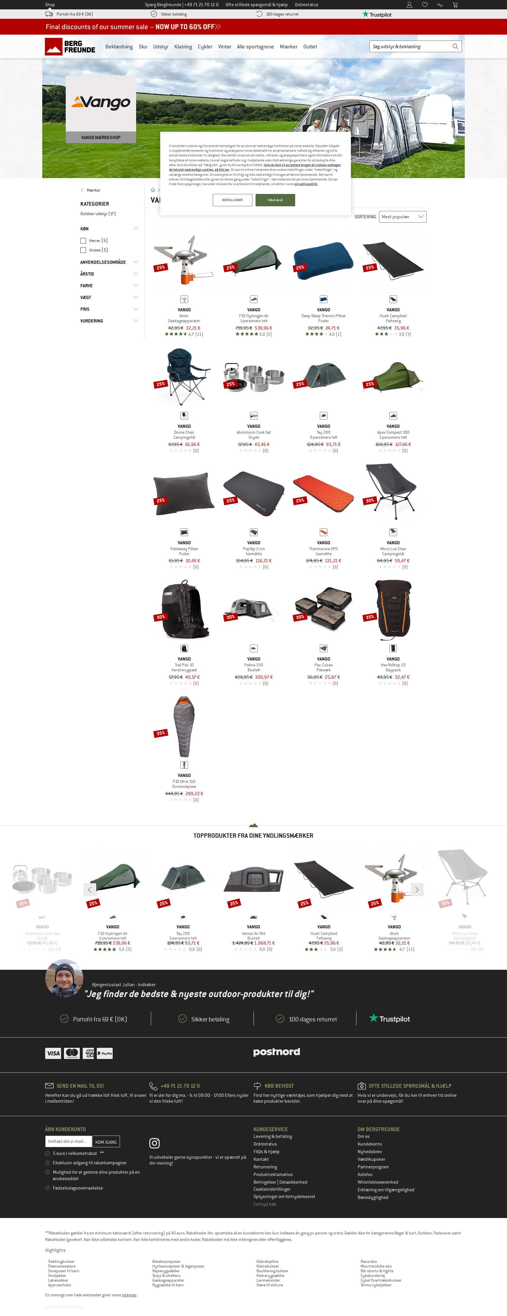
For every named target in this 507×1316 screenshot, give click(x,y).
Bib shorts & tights (377, 1270)
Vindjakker (57, 1275)
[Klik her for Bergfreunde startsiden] (72, 46)
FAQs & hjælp (267, 1152)
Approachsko (59, 1285)
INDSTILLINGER (232, 200)
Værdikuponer (371, 1159)
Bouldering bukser (272, 1270)
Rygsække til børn (168, 1285)
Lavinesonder (268, 1280)
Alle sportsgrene (255, 46)
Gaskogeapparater (168, 1280)
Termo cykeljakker (376, 1285)
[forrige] (89, 889)
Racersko (369, 1261)
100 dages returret (282, 14)
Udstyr (160, 46)
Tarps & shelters (166, 1275)
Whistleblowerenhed (378, 1182)
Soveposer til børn (64, 1270)
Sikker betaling (174, 14)
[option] (253, 106)
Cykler (205, 46)
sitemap (129, 1295)
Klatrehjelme (267, 1261)
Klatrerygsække (270, 1275)
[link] (109, 190)
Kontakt (261, 1159)
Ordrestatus (265, 1144)
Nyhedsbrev (370, 1152)
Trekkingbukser (61, 1261)
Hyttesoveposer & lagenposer (178, 1266)
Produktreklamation (273, 1175)
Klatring (183, 46)
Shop (50, 5)
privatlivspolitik (306, 184)
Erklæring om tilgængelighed (386, 1190)
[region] (255, 173)
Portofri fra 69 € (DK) (75, 14)
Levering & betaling (273, 1136)
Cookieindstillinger (272, 1189)
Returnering (265, 1167)
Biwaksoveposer (166, 1261)
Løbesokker (58, 1280)
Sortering (365, 217)
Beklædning (119, 46)
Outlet (310, 46)
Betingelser (265, 1182)
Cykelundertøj (373, 1275)
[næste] (417, 889)
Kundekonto (370, 1144)
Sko (143, 46)
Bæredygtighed (373, 1197)
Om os (364, 1136)
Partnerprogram (373, 1167)
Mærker (289, 46)
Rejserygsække (165, 1270)
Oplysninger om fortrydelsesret (284, 1197)
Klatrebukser (267, 1266)
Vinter (224, 46)
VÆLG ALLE (275, 200)
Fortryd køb (265, 1204)
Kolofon (365, 1175)
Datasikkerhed (293, 1182)
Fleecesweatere (61, 1266)
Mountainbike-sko (376, 1266)
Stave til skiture (269, 1285)
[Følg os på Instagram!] (158, 1145)
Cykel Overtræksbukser (381, 1280)
